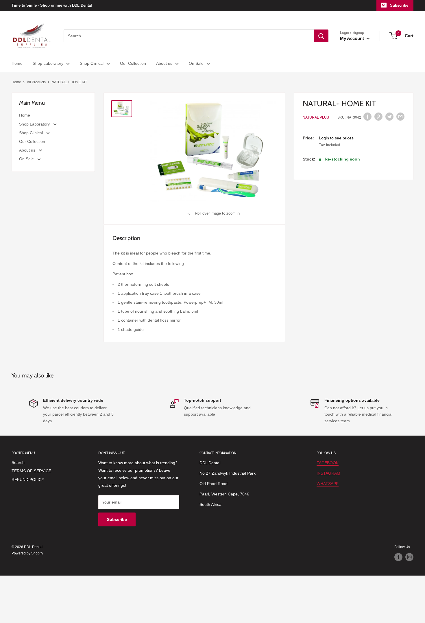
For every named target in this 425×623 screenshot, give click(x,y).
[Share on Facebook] (367, 117)
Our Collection (133, 63)
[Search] (321, 36)
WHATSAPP (328, 483)
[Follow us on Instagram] (409, 557)
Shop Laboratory (48, 63)
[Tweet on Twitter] (389, 117)
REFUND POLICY (28, 479)
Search (18, 462)
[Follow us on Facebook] (398, 557)
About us (164, 63)
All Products (36, 82)
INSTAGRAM (328, 473)
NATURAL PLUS (316, 117)
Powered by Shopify (27, 553)
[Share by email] (400, 117)
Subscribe (399, 5)
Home (17, 63)
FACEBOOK (328, 462)
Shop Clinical (92, 63)
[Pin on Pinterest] (378, 117)
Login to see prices (336, 138)
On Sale (196, 63)
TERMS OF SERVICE (31, 471)
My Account (352, 38)
